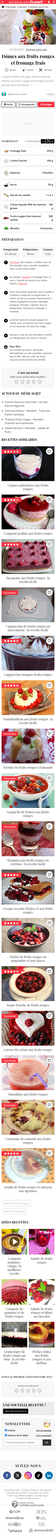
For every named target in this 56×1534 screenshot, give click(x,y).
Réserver (22, 283)
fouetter (26, 277)
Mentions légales (26, 1496)
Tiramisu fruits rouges (18, 419)
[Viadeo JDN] (41, 1524)
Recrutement (46, 1490)
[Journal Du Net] (41, 1512)
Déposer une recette (15, 1411)
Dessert (23, 6)
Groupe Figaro (42, 1496)
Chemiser (15, 262)
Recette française (14, 1211)
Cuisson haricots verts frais (21, 402)
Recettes (11, 6)
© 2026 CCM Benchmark (28, 1498)
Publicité (35, 1490)
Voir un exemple (43, 1430)
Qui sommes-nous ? (12, 1490)
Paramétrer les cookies (39, 1493)
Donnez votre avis (36, 49)
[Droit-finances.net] (41, 1518)
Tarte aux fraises (14, 410)
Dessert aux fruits (39, 6)
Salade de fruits (14, 428)
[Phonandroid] (41, 1530)
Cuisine (11, 1430)
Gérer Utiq (12, 1496)
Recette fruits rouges (16, 1203)
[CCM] (15, 1512)
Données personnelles (17, 1493)
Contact (26, 1490)
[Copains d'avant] (15, 1524)
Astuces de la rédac (17, 1435)
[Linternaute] (15, 1518)
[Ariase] (15, 1530)
